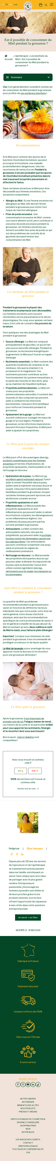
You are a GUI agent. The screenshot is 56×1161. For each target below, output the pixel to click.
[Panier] (40, 4)
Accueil (9, 59)
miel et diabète (25, 737)
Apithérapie (21, 56)
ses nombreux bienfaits (33, 93)
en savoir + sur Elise (28, 917)
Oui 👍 (20, 771)
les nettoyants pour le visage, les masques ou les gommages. (28, 571)
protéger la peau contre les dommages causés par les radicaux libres (28, 538)
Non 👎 (35, 771)
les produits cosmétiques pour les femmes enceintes (25, 460)
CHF (16, 5)
